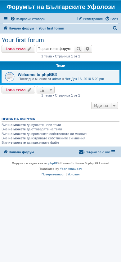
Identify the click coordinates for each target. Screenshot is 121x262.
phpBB (53, 163)
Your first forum (23, 40)
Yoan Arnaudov (71, 168)
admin (56, 79)
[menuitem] (27, 19)
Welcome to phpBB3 (37, 74)
